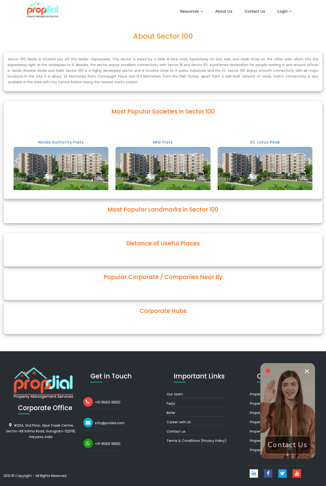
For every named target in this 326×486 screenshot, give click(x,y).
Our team (175, 394)
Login (283, 11)
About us (223, 11)
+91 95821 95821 (107, 402)
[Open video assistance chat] (287, 411)
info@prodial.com (110, 423)
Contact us (255, 11)
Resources (189, 11)
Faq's (171, 403)
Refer (171, 412)
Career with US (179, 422)
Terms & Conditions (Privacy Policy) (196, 440)
